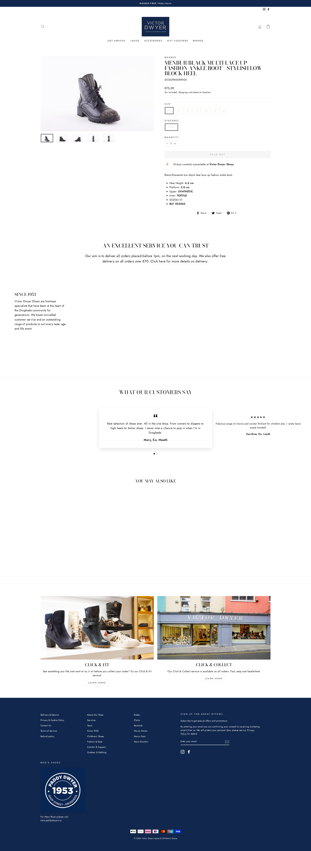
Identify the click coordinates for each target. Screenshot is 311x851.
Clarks (137, 720)
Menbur (170, 57)
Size (168, 103)
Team (89, 725)
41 (215, 110)
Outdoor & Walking (96, 752)
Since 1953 (92, 730)
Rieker (137, 714)
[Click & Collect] (214, 628)
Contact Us (45, 725)
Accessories (153, 40)
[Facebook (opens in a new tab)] (189, 752)
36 (169, 110)
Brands (198, 40)
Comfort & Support (96, 747)
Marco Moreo (140, 730)
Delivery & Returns (49, 714)
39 (196, 110)
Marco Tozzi (140, 736)
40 (205, 110)
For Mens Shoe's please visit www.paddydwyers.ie (54, 818)
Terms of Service (48, 730)
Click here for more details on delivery (178, 261)
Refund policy (47, 736)
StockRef (172, 120)
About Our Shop (95, 714)
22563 (171, 127)
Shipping (183, 92)
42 (224, 110)
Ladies (134, 40)
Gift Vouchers (177, 40)
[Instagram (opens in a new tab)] (182, 752)
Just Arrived (116, 40)
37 (178, 110)
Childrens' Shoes (95, 736)
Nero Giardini (141, 741)
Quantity (172, 137)
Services (91, 720)
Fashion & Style (94, 741)
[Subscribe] (227, 741)
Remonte (138, 725)
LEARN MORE (97, 682)
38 (187, 110)
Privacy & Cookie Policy (52, 720)
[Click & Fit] (97, 628)
